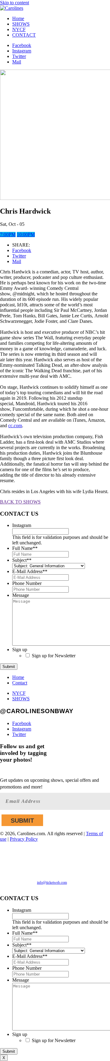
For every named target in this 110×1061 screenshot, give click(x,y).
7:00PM (8, 234)
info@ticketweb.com (52, 882)
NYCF (19, 29)
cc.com (15, 425)
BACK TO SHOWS (20, 501)
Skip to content (14, 2)
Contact (19, 682)
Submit (8, 666)
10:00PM (26, 234)
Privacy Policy (24, 839)
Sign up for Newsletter (53, 655)
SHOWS (21, 24)
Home (18, 18)
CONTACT (24, 35)
